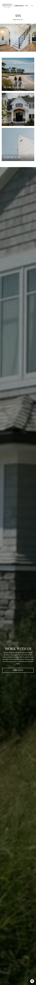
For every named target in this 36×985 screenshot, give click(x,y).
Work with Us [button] (18, 670)
